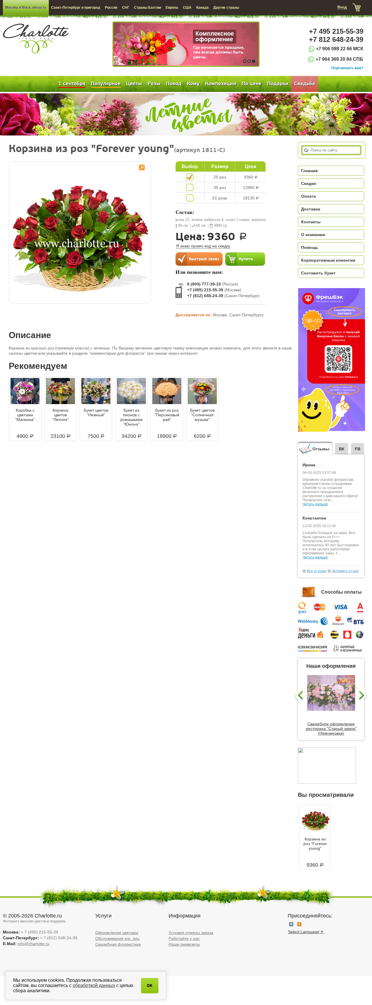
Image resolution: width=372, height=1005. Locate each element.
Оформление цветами (116, 932)
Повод (173, 84)
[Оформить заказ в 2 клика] (199, 258)
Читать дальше (315, 504)
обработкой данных (94, 985)
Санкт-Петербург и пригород (75, 8)
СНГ (125, 8)
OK (150, 985)
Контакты (311, 221)
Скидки (308, 183)
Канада (202, 8)
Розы (154, 84)
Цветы (134, 84)
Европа (172, 8)
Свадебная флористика (118, 944)
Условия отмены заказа (191, 932)
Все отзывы (316, 571)
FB (357, 449)
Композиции (220, 84)
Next (363, 695)
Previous (298, 695)
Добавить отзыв (345, 571)
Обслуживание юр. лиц (117, 938)
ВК (341, 449)
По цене (252, 84)
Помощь (309, 247)
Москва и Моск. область (25, 8)
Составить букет (318, 273)
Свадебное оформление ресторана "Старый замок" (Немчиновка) (331, 729)
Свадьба (304, 84)
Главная (309, 170)
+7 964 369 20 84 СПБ (339, 59)
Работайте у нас (184, 938)
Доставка (310, 209)
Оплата (308, 196)
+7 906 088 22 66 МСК (339, 48)
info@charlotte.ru (33, 943)
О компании (313, 234)
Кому (193, 84)
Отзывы (320, 449)
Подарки (278, 84)
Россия (111, 8)
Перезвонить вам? (347, 68)
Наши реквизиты (184, 944)
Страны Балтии (147, 8)
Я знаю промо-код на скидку (203, 246)
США (187, 8)
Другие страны (226, 8)
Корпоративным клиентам (328, 260)
